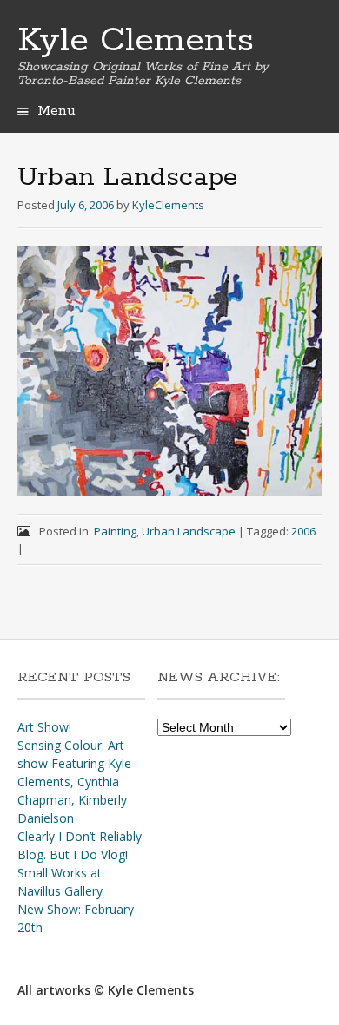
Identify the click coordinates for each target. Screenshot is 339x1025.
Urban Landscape (189, 531)
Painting (115, 531)
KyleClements (168, 205)
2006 (303, 531)
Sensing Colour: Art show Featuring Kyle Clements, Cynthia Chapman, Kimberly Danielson (74, 781)
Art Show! (44, 727)
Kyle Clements (135, 40)
